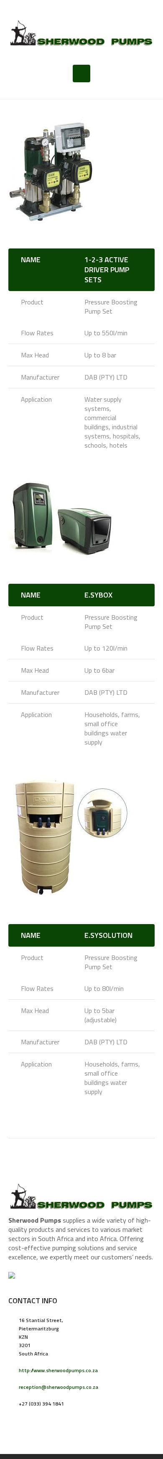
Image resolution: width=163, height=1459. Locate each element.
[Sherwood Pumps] (81, 32)
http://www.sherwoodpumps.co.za (58, 1370)
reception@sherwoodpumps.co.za (58, 1387)
